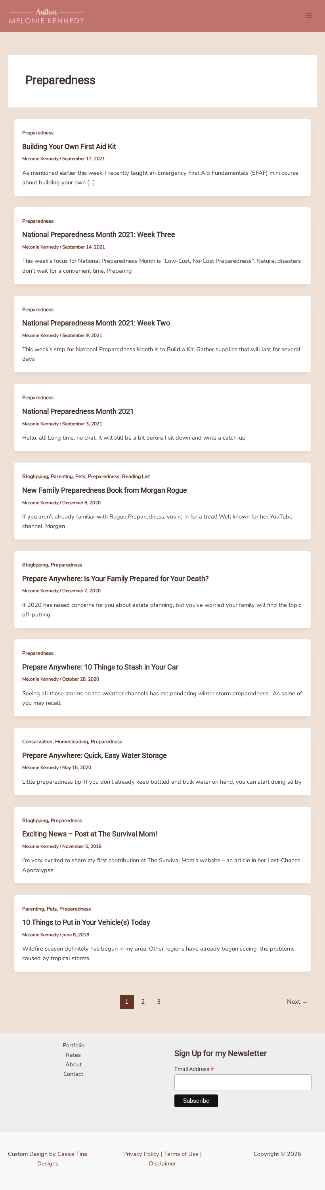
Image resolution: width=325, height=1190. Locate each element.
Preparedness (38, 132)
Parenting (62, 476)
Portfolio (73, 1045)
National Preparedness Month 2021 (78, 411)
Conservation (37, 741)
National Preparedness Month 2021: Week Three (98, 234)
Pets (80, 476)
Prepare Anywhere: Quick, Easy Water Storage (94, 755)
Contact (73, 1074)
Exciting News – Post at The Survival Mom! (89, 834)
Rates (73, 1055)
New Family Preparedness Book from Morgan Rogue (104, 490)
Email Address (194, 1069)
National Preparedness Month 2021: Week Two (96, 323)
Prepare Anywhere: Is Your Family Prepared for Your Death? (115, 578)
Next (297, 1001)
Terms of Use (181, 1154)
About (73, 1064)
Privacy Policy (141, 1154)
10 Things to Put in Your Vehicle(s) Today (86, 922)
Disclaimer (162, 1163)
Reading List (136, 476)
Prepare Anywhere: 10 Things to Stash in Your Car (100, 667)
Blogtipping (35, 476)
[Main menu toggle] (308, 16)
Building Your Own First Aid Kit (69, 146)
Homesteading (71, 741)
